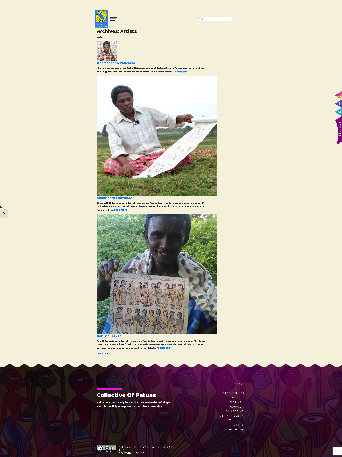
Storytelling (234, 393)
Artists (239, 388)
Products (237, 406)
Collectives (235, 411)
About (240, 384)
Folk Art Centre (231, 415)
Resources (236, 419)
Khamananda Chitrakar (116, 63)
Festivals (237, 402)
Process (238, 397)
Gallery (238, 424)
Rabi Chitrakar (109, 336)
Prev (99, 353)
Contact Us (235, 429)
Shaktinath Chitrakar (114, 198)
